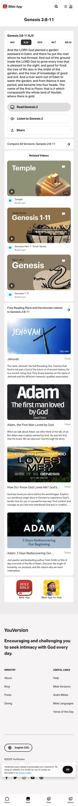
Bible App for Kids (52, 597)
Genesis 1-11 (25, 293)
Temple (22, 199)
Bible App (24, 597)
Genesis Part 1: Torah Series (34, 246)
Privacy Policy (25, 772)
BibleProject (20, 203)
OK (67, 769)
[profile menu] (68, 6)
